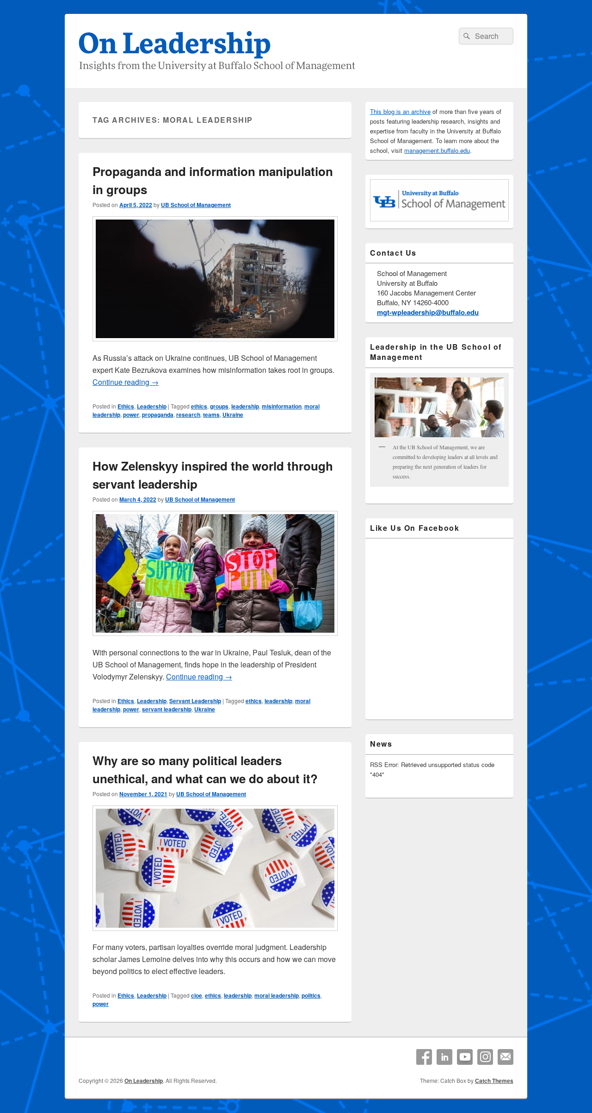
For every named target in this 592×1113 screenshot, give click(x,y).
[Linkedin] (444, 1057)
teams (211, 414)
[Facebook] (424, 1057)
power (131, 414)
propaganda (157, 414)
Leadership (151, 406)
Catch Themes (494, 1080)
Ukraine (232, 414)
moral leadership (276, 995)
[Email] (505, 1057)
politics (311, 995)
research (188, 414)
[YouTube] (465, 1057)
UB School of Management (196, 205)
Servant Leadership (195, 701)
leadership (245, 406)
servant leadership (166, 709)
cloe (196, 995)
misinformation (282, 406)
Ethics (125, 406)
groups (219, 406)
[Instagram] (485, 1057)
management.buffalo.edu (437, 150)
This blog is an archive (400, 111)
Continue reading (125, 382)
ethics (199, 406)
